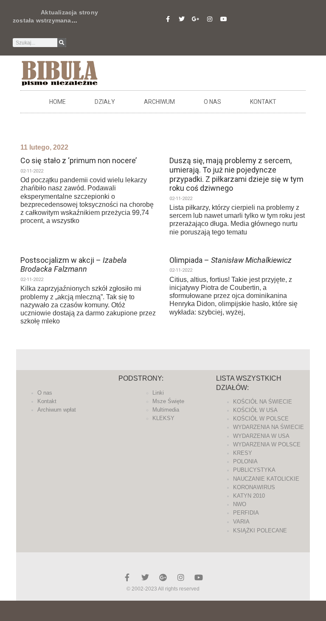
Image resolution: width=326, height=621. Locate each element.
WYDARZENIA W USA (261, 436)
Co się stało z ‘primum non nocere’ (78, 160)
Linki (158, 393)
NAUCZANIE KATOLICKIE (266, 479)
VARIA (241, 521)
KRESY (242, 453)
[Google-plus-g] (196, 19)
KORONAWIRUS (254, 487)
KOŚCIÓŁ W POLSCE (261, 418)
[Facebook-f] (168, 19)
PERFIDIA (246, 513)
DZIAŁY (105, 101)
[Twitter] (182, 19)
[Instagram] (210, 19)
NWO (239, 504)
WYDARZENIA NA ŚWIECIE (268, 427)
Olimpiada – (230, 260)
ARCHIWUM (159, 101)
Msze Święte (168, 401)
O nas (212, 101)
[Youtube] (224, 19)
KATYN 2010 (249, 496)
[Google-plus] (163, 577)
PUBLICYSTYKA (254, 470)
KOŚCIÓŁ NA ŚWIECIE (262, 401)
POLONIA (245, 461)
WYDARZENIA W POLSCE (267, 444)
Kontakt (263, 101)
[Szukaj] (61, 42)
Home (57, 101)
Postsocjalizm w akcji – (73, 265)
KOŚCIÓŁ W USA (255, 410)
